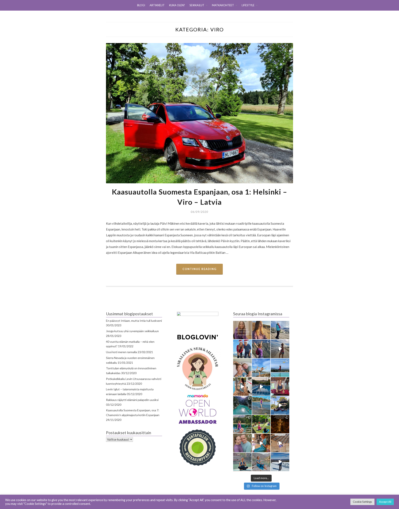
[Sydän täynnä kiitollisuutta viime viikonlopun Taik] (261, 443)
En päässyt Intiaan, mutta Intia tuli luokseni (134, 320)
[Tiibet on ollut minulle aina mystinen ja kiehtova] (261, 462)
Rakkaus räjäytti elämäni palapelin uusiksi (132, 400)
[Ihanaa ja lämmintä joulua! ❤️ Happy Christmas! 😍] (242, 349)
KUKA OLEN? (177, 5)
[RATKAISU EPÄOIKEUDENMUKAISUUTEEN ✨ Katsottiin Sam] (280, 386)
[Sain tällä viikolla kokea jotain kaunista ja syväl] (280, 424)
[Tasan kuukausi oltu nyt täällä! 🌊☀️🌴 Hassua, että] (242, 368)
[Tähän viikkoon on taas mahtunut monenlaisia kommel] (261, 368)
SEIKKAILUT (197, 5)
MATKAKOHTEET (223, 5)
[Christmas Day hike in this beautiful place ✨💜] (280, 330)
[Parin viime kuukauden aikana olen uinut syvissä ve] (242, 330)
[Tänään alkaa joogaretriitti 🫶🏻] (280, 443)
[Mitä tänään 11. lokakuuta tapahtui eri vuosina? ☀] (280, 368)
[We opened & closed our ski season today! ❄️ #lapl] (280, 462)
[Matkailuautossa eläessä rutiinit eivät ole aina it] (280, 405)
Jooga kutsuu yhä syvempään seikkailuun (132, 331)
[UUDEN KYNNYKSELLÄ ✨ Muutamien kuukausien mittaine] (242, 443)
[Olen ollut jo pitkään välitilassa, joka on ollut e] (261, 330)
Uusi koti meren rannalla (121, 352)
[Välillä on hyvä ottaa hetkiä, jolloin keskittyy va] (242, 405)
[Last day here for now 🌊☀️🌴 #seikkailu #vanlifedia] (280, 349)
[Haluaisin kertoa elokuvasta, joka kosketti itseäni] (242, 462)
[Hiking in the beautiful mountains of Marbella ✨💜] (261, 349)
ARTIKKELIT (157, 5)
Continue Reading (199, 269)
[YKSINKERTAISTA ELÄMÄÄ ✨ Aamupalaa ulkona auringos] (242, 386)
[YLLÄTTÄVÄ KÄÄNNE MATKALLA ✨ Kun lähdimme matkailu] (261, 405)
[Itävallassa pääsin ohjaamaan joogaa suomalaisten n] (261, 424)
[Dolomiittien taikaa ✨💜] (242, 424)
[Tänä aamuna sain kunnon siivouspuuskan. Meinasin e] (261, 386)
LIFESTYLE (248, 5)
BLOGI (141, 5)
